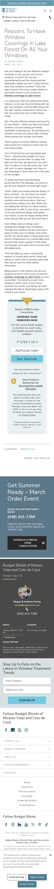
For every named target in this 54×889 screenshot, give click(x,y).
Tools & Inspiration (16, 765)
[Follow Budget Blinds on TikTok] (47, 824)
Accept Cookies (27, 884)
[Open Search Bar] (45, 10)
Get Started (27, 359)
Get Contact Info (28, 21)
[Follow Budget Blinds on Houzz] (19, 824)
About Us (10, 757)
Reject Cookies (37, 877)
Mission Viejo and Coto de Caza (20, 17)
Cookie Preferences (27, 805)
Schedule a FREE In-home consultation (26, 542)
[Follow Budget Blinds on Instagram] (26, 730)
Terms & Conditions (27, 791)
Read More (10, 637)
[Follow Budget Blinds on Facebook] (6, 730)
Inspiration (27, 449)
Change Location (9, 579)
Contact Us (11, 741)
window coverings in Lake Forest (22, 95)
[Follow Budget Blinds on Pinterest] (40, 824)
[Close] (50, 855)
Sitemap (27, 782)
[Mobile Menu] (50, 10)
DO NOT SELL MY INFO (27, 800)
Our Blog (10, 772)
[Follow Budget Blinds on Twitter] (33, 824)
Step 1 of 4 (29, 342)
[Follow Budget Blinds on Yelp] (19, 730)
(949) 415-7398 (50, 17)
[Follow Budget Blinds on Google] (13, 730)
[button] (11, 21)
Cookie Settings (16, 877)
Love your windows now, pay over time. (27, 3)
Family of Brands (15, 749)
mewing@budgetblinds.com (27, 605)
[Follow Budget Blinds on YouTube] (26, 824)
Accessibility (27, 796)
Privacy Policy (28, 415)
